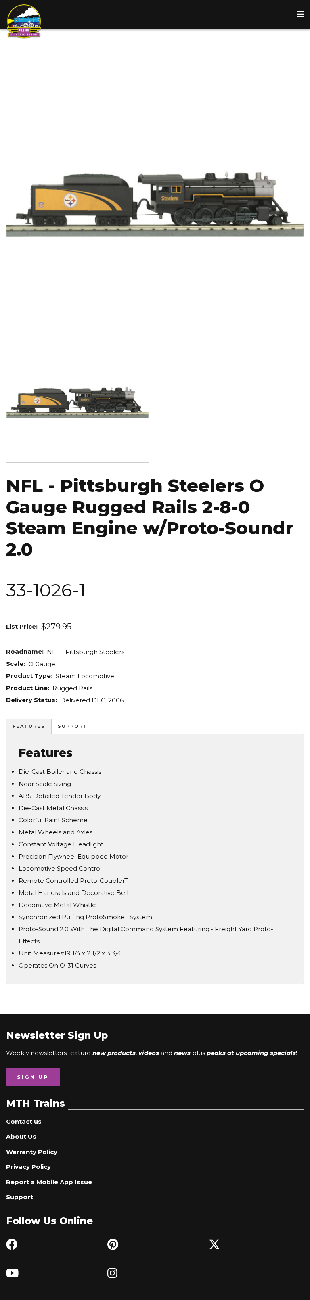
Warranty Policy (31, 1152)
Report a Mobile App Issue (49, 1182)
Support (73, 726)
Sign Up (33, 1077)
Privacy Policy (28, 1166)
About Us (21, 1136)
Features (29, 726)
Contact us (24, 1121)
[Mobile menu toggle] (300, 14)
